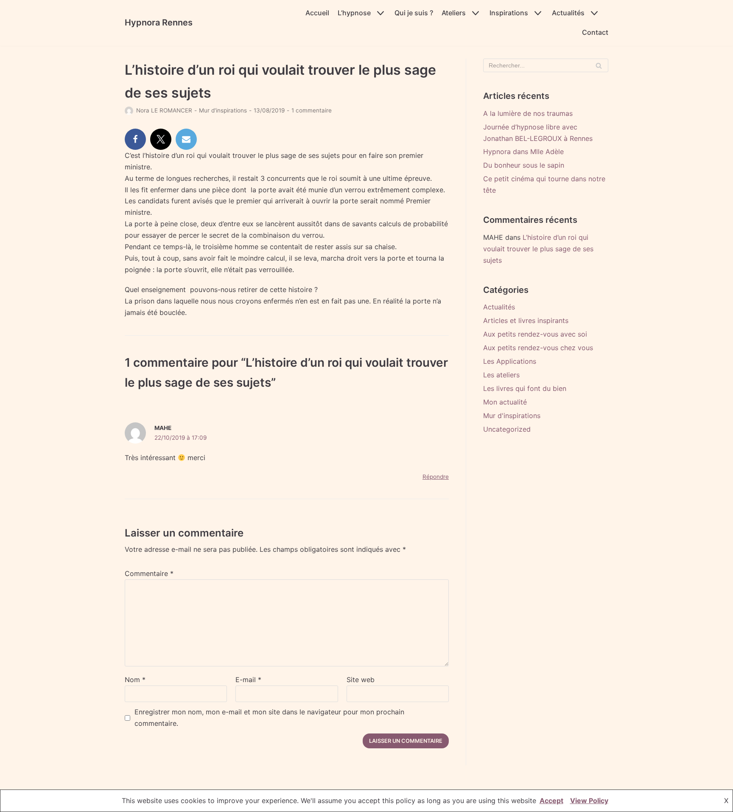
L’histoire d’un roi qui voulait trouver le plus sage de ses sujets (538, 248)
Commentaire (149, 573)
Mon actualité (505, 402)
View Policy (589, 800)
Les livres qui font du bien (524, 388)
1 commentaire (311, 110)
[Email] (186, 139)
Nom (135, 679)
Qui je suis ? (413, 12)
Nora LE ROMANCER (164, 110)
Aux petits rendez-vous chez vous (538, 347)
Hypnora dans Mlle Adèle (523, 151)
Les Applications (509, 361)
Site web (361, 679)
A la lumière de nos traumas (528, 113)
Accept (551, 800)
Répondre (435, 476)
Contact (595, 32)
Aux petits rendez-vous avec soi (535, 334)
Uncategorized (507, 429)
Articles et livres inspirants (525, 320)
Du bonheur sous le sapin (523, 165)
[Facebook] (135, 139)
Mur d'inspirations (223, 110)
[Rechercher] (598, 65)
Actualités (499, 307)
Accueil (317, 12)
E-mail (248, 679)
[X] (160, 139)
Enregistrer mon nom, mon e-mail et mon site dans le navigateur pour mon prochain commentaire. (269, 718)
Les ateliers (501, 375)
